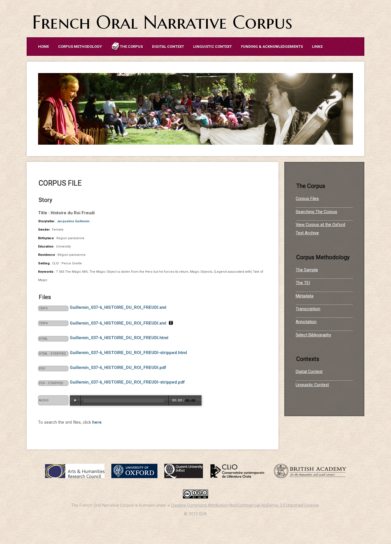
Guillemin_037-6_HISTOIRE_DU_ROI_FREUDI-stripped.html (128, 352)
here (97, 422)
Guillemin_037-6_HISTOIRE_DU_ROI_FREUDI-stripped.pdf (127, 382)
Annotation (306, 321)
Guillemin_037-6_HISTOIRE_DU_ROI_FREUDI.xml (118, 307)
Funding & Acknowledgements (272, 46)
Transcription (308, 308)
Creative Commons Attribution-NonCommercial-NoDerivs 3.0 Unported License (245, 505)
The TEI (303, 282)
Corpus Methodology (80, 46)
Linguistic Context (212, 46)
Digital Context (168, 46)
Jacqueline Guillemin (73, 221)
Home (43, 46)
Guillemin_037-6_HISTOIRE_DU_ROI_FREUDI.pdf (118, 367)
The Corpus (131, 46)
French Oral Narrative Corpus (162, 22)
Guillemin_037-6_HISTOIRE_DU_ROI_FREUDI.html (119, 337)
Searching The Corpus (316, 211)
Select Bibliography (313, 334)
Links (317, 46)
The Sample (307, 269)
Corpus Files (307, 198)
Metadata (304, 295)
